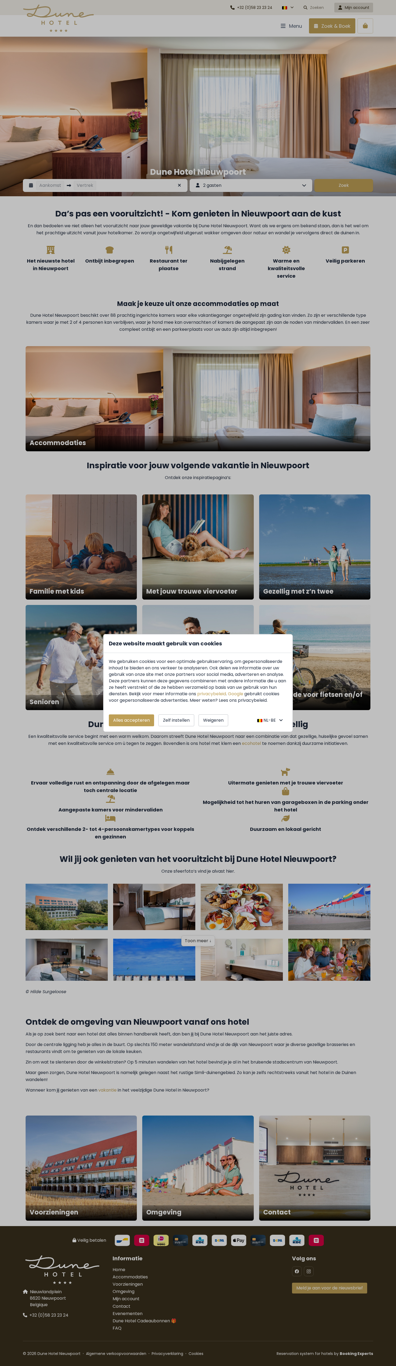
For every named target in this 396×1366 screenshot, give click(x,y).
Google (235, 694)
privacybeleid (211, 694)
